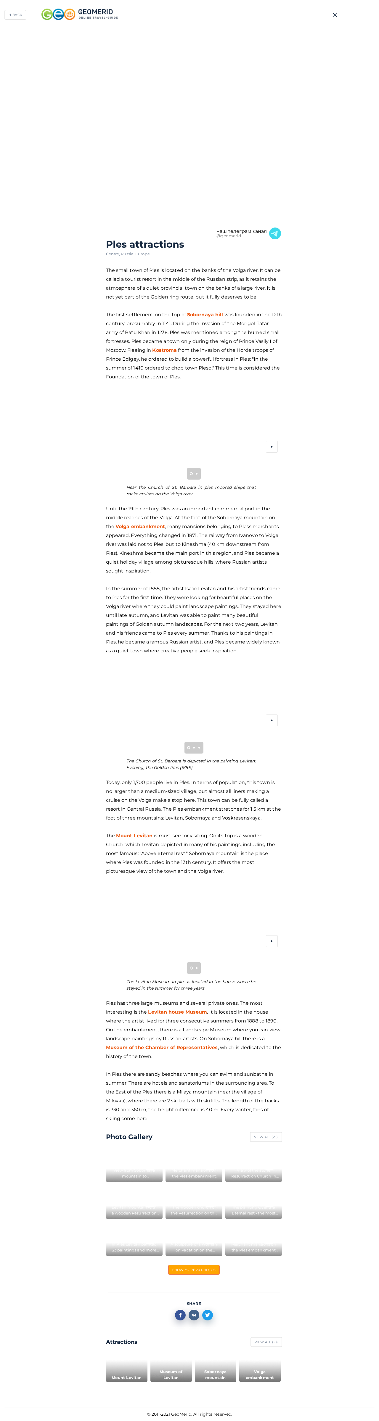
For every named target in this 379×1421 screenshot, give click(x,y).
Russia (128, 253)
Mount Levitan (134, 835)
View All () (266, 1137)
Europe (142, 253)
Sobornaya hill (205, 314)
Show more (194, 1270)
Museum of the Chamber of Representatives (162, 1047)
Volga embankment (140, 526)
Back (17, 15)
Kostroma (164, 350)
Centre (113, 253)
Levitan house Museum (177, 1012)
